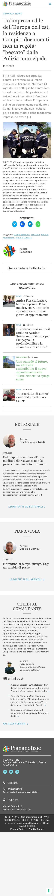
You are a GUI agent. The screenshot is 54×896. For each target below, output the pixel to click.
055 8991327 (15, 789)
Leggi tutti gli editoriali (25, 506)
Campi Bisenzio (22, 234)
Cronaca (8, 13)
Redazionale (22, 357)
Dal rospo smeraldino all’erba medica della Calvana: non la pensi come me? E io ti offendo (24, 460)
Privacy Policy (18, 829)
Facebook (5, 771)
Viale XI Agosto (24, 238)
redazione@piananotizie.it (24, 792)
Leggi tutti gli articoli (25, 579)
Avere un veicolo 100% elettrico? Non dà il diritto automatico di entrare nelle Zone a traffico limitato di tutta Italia (29, 688)
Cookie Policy (36, 829)
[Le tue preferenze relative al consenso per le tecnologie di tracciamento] (49, 891)
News (18, 13)
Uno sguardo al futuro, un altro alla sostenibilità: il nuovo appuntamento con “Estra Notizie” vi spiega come (33, 370)
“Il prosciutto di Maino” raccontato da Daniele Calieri (32, 397)
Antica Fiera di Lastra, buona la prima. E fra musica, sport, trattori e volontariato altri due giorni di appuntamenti (32, 307)
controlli (35, 234)
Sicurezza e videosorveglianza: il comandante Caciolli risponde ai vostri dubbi (29, 713)
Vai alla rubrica (14, 723)
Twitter (11, 771)
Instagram (17, 771)
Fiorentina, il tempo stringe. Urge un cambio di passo (26, 565)
